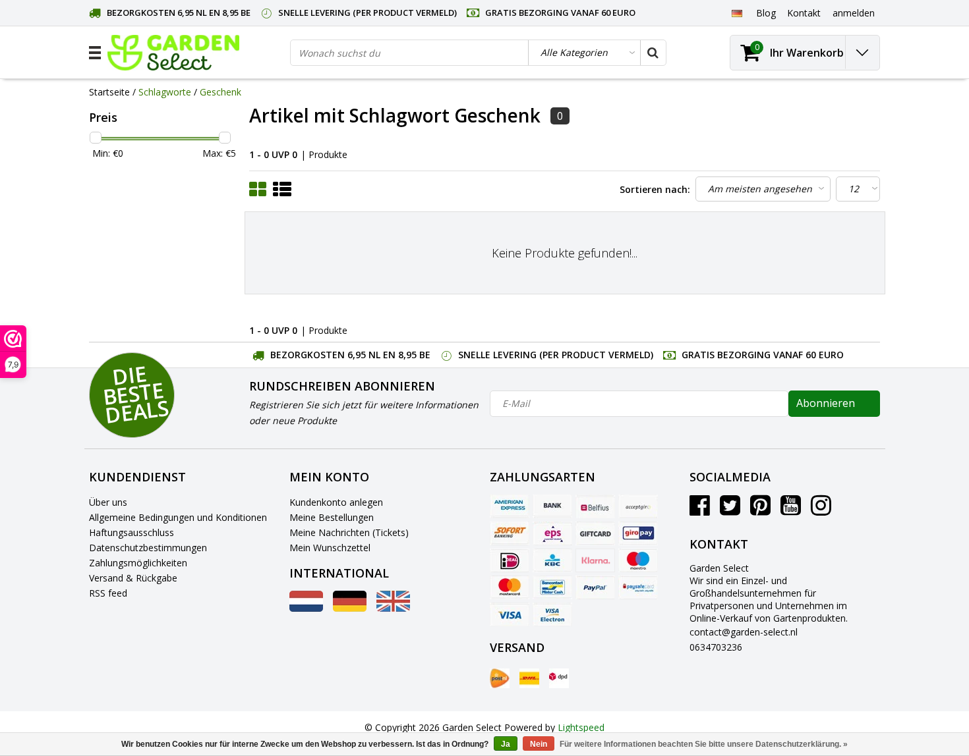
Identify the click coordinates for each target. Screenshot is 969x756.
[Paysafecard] (638, 587)
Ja (505, 744)
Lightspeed (581, 727)
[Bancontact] (552, 587)
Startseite (109, 92)
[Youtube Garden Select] (790, 510)
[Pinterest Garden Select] (760, 510)
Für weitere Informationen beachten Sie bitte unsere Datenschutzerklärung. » (704, 744)
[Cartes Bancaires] (638, 506)
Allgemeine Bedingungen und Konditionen (178, 517)
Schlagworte (164, 92)
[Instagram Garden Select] (821, 510)
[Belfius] (595, 506)
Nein (538, 744)
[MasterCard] (509, 587)
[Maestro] (638, 560)
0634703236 (716, 647)
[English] (393, 608)
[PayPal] (595, 587)
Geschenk (220, 92)
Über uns (108, 502)
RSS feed (108, 593)
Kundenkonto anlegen (336, 502)
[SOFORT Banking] (509, 533)
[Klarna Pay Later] (595, 560)
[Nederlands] (306, 608)
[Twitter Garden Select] (730, 510)
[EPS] (552, 533)
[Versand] (500, 678)
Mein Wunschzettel (329, 547)
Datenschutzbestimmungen (148, 547)
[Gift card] (595, 533)
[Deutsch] (737, 12)
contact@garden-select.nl (744, 632)
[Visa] (509, 614)
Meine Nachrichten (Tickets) (349, 532)
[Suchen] (652, 53)
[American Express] (509, 506)
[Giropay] (638, 533)
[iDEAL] (509, 560)
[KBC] (552, 560)
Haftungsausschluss (131, 532)
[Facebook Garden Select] (700, 510)
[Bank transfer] (552, 506)
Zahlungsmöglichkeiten (138, 562)
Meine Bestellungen (331, 517)
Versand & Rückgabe (133, 578)
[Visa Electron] (552, 614)
